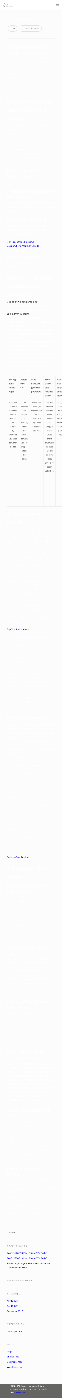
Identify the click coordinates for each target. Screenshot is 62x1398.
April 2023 (12, 1300)
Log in (10, 1351)
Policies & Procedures (28, 1389)
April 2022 (12, 1306)
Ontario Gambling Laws (18, 857)
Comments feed (14, 1361)
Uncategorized (14, 1331)
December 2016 (15, 1311)
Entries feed (13, 1356)
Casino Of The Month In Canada (23, 245)
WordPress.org (14, 1367)
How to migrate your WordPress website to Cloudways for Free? (29, 1265)
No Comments (32, 28)
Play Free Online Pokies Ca (20, 241)
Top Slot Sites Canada (18, 629)
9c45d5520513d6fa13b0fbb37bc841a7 (27, 1253)
